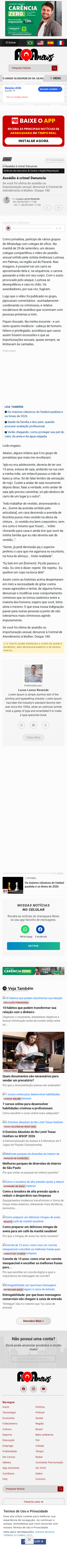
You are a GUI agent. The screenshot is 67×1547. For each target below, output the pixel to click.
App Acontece (11, 1468)
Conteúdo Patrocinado (49, 1462)
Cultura (7, 1429)
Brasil (39, 1429)
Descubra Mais (32, 1321)
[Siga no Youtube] (43, 1389)
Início (6, 1407)
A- (47, 207)
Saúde (39, 1418)
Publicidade (10, 1451)
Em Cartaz (9, 1457)
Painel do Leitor (32, 1501)
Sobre (39, 1473)
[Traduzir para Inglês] (40, 43)
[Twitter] (45, 725)
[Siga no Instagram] (33, 1389)
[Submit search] (54, 68)
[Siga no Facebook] (23, 1389)
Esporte (7, 1434)
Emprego (8, 1445)
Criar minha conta (32, 1359)
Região (40, 1423)
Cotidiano (8, 1473)
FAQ (5, 1479)
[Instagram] (21, 725)
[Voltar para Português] (30, 43)
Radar (39, 1457)
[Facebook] (33, 725)
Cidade (40, 1445)
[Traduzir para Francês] (60, 43)
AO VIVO (41, 1468)
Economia (9, 1418)
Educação (9, 1440)
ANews (7, 1462)
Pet (38, 1440)
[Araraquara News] (33, 54)
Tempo (40, 1451)
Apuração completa (48, 89)
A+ (58, 207)
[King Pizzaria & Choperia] (33, 18)
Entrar (12, 42)
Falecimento (10, 1423)
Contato (41, 1479)
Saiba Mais (33, 737)
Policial (40, 1412)
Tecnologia (9, 1412)
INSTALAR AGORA (34, 141)
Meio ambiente (44, 1434)
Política (40, 1407)
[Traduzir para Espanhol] (50, 43)
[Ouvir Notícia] (8, 228)
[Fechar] (29, 1540)
